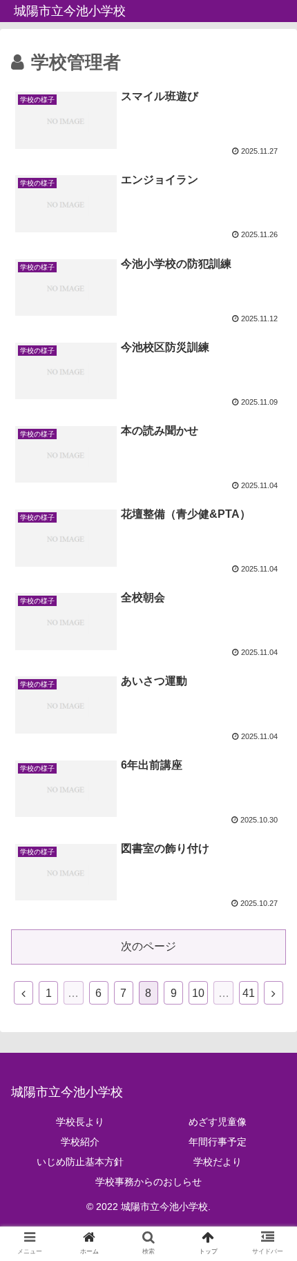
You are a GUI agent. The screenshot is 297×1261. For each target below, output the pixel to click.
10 (198, 993)
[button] (268, 1146)
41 (248, 993)
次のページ (148, 946)
